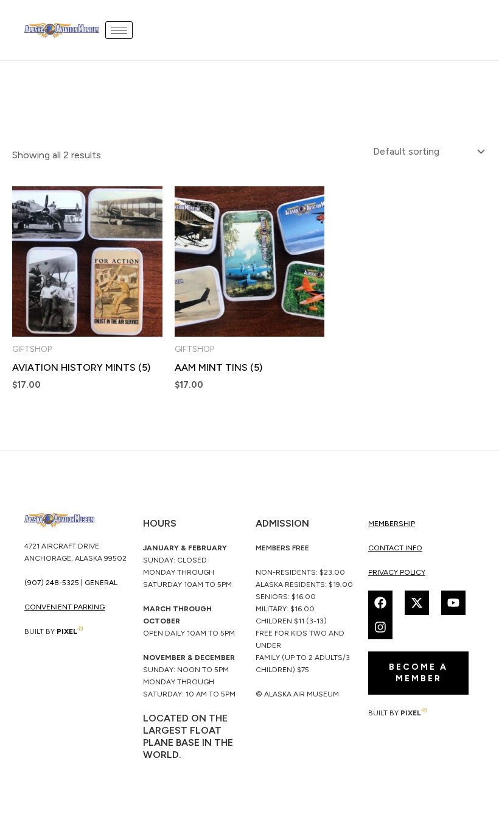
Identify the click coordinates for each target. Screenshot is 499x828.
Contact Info (395, 548)
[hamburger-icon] (119, 30)
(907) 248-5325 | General (70, 582)
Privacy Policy (396, 572)
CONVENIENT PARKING (64, 607)
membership (391, 523)
